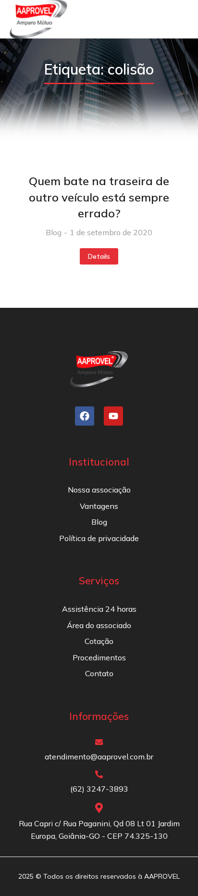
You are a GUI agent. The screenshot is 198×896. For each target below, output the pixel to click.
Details (99, 256)
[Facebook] (84, 416)
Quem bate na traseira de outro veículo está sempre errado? (99, 197)
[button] (175, 19)
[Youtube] (113, 416)
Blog (54, 232)
